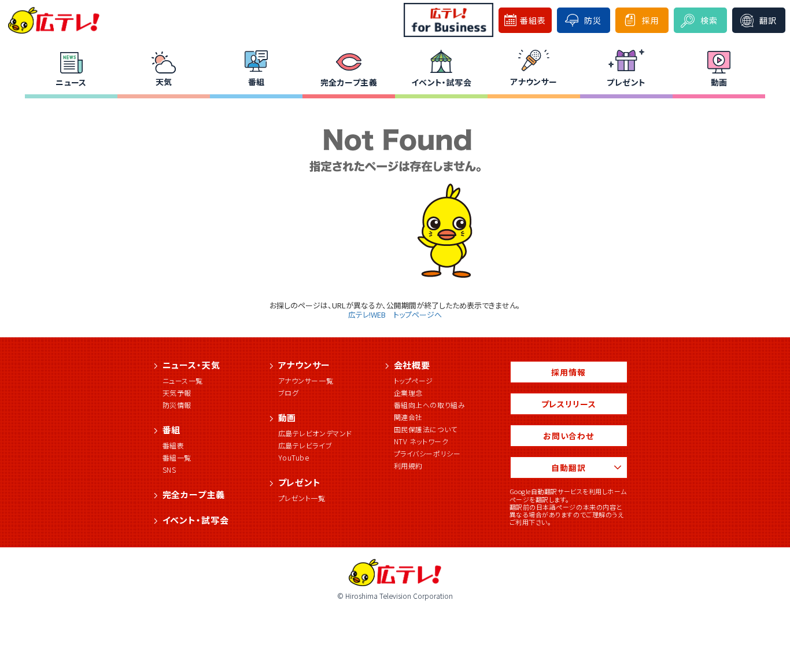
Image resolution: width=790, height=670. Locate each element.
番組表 (173, 445)
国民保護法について (425, 429)
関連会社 (408, 417)
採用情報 (568, 372)
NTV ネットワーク (421, 441)
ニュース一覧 (183, 380)
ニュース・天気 (191, 365)
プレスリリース (568, 404)
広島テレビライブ (305, 445)
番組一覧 (177, 457)
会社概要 (412, 365)
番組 (256, 81)
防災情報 (177, 405)
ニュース (71, 82)
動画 (719, 82)
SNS (169, 469)
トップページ (414, 380)
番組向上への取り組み (430, 405)
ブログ (288, 392)
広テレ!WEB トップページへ (395, 314)
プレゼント (626, 82)
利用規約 (408, 465)
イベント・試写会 (441, 82)
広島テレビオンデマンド (315, 433)
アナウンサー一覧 (306, 380)
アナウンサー (534, 81)
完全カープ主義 (348, 82)
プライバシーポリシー (427, 453)
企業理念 (408, 392)
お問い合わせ (568, 435)
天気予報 (177, 392)
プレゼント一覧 (302, 498)
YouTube (293, 457)
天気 (164, 81)
